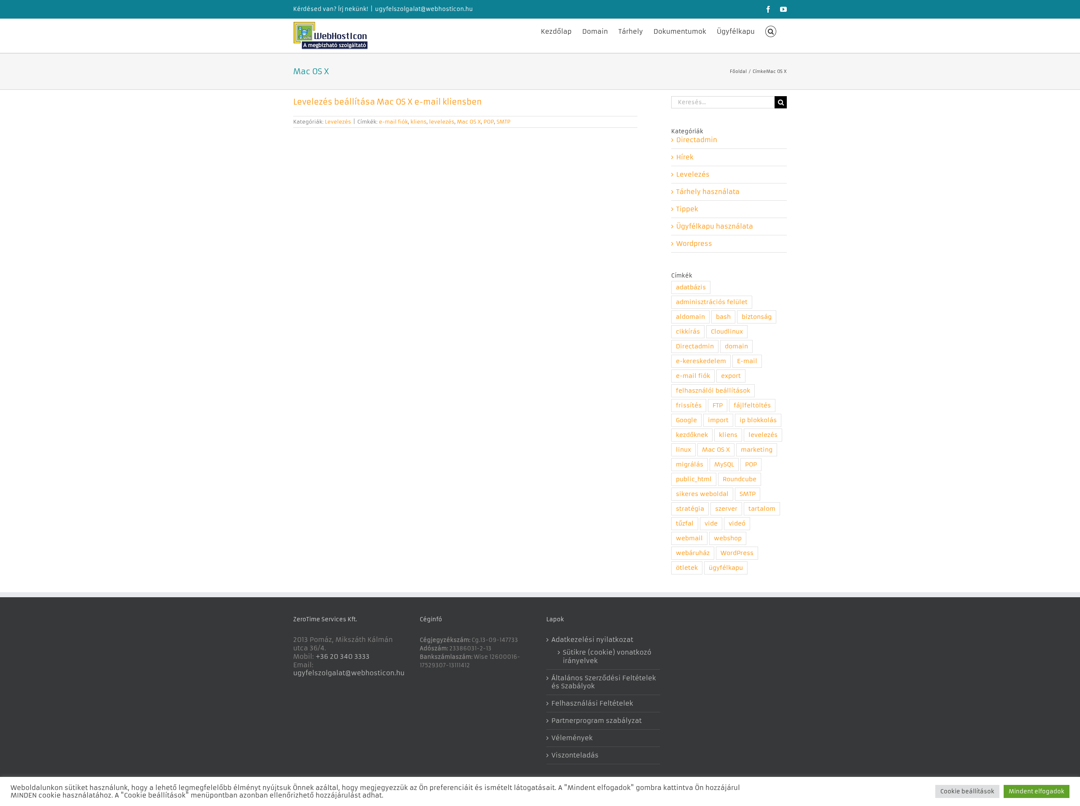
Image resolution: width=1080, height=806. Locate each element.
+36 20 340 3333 (343, 656)
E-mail (747, 361)
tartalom (761, 508)
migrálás (689, 464)
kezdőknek (692, 435)
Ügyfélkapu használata (714, 226)
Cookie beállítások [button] (967, 791)
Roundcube (739, 479)
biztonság (757, 317)
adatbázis (691, 287)
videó (737, 523)
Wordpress (694, 244)
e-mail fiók (393, 122)
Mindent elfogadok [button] (1036, 791)
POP (488, 122)
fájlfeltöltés (752, 405)
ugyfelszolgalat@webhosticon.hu (424, 9)
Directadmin (696, 140)
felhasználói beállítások (713, 390)
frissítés (689, 405)
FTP (718, 405)
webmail (689, 538)
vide (711, 523)
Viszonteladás (575, 755)
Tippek (687, 209)
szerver (726, 508)
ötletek (687, 567)
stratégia (690, 508)
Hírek (685, 157)
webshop (728, 538)
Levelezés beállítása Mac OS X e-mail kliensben (387, 102)
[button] (771, 31)
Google (686, 420)
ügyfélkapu (726, 567)
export (731, 376)
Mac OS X (469, 122)
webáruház (693, 553)
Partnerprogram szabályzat (596, 721)
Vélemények (572, 738)
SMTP (503, 122)
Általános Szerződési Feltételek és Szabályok (603, 682)
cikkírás (688, 331)
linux (683, 449)
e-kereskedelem (701, 361)
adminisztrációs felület (712, 302)
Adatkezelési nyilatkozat (592, 640)
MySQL (724, 464)
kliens (418, 122)
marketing (756, 449)
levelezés (441, 122)
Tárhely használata (708, 192)
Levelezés (338, 122)
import (718, 420)
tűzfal (685, 523)
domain (736, 346)
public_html (694, 479)
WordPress (737, 553)
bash (723, 317)
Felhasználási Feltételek (592, 703)
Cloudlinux (727, 331)
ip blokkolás (758, 420)
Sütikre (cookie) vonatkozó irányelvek (607, 656)
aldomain (690, 317)
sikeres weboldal (702, 494)
